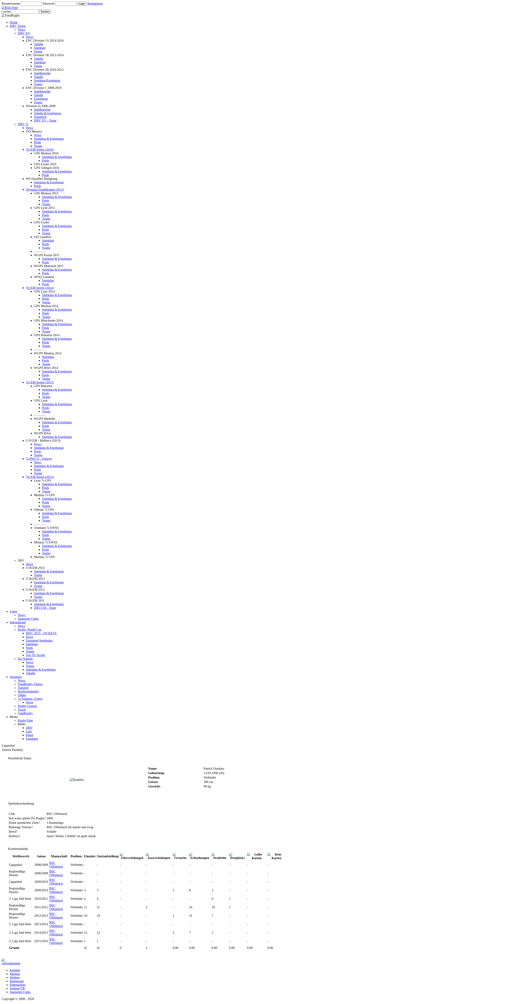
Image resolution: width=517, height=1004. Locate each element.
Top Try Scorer (35, 655)
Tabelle (38, 44)
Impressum (17, 981)
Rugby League (27, 706)
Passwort (48, 3)
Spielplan (48, 240)
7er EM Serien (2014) (40, 287)
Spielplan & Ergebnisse (49, 138)
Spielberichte (42, 73)
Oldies (22, 695)
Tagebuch (40, 117)
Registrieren (95, 3)
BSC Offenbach (56, 864)
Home (14, 22)
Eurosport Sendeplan (39, 640)
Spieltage (40, 47)
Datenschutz (17, 984)
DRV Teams (18, 26)
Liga (29, 731)
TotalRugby (25, 713)
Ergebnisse (41, 98)
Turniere (23, 687)
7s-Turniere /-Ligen (30, 698)
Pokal (29, 735)
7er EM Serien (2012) (40, 477)
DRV (29, 727)
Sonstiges (16, 677)
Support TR (17, 988)
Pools (37, 142)
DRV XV (24, 33)
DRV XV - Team (45, 120)
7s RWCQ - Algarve (39, 458)
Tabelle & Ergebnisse (47, 113)
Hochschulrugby (28, 691)
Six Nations (25, 658)
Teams (38, 51)
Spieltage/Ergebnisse (47, 80)
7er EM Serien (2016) (40, 149)
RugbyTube (25, 720)
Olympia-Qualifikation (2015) (45, 189)
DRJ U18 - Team (45, 607)
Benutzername (11, 3)
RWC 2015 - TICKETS (41, 633)
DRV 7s (23, 124)
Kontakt (15, 970)
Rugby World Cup (29, 629)
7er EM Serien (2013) (40, 382)
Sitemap (15, 974)
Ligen (13, 611)
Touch (22, 709)
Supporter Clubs (28, 618)
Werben (15, 977)
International (18, 622)
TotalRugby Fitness (30, 684)
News (21, 29)
